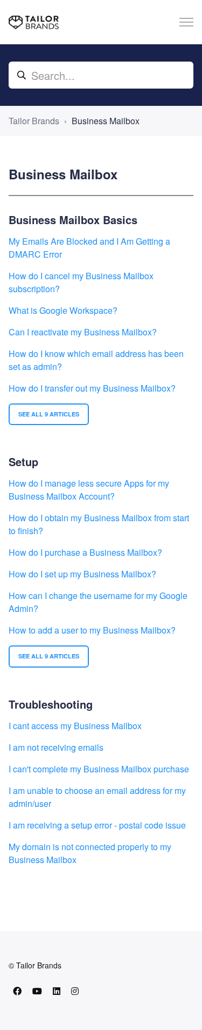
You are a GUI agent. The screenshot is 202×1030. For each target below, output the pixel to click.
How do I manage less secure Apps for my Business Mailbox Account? (89, 489)
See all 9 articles (48, 414)
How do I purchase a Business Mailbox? (85, 552)
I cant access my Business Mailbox (75, 725)
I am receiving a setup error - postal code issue (97, 825)
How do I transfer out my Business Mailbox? (92, 388)
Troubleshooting (51, 704)
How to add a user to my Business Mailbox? (92, 630)
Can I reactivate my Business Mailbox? (83, 332)
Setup (23, 461)
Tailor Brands (34, 121)
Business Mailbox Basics (73, 219)
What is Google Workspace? (63, 310)
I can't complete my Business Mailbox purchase (99, 769)
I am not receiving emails (56, 747)
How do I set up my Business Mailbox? (82, 574)
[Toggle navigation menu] (186, 22)
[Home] (34, 22)
